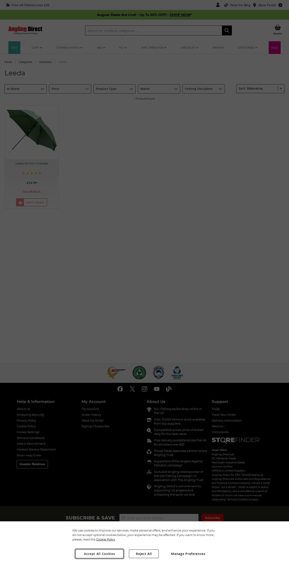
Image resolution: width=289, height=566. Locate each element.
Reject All (144, 554)
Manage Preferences (188, 554)
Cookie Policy (105, 539)
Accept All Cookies (99, 554)
